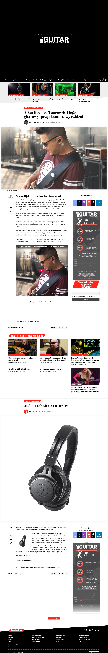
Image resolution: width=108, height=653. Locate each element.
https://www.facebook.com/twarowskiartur (41, 302)
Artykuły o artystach (13, 95)
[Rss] (98, 630)
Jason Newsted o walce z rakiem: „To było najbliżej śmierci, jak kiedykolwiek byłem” (88, 99)
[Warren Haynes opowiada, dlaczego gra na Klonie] (22, 347)
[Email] (11, 208)
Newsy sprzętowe (63, 95)
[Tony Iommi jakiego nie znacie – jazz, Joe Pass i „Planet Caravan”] (19, 89)
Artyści (21, 95)
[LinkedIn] (99, 203)
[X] (79, 203)
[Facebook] (75, 203)
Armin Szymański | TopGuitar (36, 122)
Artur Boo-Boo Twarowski (26, 321)
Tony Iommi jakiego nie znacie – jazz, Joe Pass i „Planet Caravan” (19, 99)
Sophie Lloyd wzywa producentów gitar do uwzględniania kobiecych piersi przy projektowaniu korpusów (85, 389)
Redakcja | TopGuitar (13, 371)
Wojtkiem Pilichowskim (57, 230)
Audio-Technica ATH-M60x (53, 567)
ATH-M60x (22, 567)
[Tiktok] (93, 203)
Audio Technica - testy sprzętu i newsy (35, 567)
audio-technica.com (28, 556)
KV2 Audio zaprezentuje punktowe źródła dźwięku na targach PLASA (65, 99)
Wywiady (48, 355)
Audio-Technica (39, 527)
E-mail (73, 291)
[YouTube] (90, 630)
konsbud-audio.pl (29, 560)
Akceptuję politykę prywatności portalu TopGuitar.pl (84, 296)
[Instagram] (84, 203)
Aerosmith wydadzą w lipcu (50, 369)
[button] (100, 80)
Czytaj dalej (54, 618)
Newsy (57, 95)
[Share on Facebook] (11, 201)
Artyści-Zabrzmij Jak (36, 107)
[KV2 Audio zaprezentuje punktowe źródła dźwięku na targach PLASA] (65, 89)
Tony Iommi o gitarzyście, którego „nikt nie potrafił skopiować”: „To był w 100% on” (42, 99)
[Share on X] (11, 204)
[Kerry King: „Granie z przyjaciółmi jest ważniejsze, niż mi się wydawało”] (54, 347)
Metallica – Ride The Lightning (19, 369)
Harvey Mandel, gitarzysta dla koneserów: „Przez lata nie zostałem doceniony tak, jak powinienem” (85, 360)
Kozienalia (36, 321)
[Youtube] (89, 203)
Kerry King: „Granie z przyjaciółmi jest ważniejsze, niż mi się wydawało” (54, 359)
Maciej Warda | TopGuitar (14, 362)
